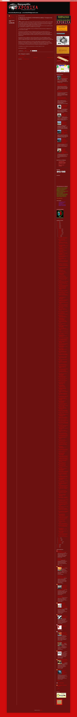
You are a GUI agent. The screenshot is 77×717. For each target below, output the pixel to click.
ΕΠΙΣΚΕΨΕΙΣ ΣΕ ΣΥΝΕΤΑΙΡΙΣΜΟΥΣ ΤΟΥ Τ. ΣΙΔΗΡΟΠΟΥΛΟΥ (62, 447)
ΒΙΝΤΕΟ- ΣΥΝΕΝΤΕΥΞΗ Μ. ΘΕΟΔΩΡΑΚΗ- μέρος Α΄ (62, 463)
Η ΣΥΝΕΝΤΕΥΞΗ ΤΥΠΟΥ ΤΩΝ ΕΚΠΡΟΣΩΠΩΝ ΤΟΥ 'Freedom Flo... (63, 243)
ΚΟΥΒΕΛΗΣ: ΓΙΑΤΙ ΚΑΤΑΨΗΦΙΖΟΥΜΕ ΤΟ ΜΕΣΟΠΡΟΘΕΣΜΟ (61, 319)
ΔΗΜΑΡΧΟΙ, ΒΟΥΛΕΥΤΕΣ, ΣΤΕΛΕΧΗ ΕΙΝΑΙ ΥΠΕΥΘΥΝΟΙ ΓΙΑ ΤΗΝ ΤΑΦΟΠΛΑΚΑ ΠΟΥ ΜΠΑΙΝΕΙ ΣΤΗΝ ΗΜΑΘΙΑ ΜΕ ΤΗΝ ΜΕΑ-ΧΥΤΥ (62, 141)
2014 (58, 224)
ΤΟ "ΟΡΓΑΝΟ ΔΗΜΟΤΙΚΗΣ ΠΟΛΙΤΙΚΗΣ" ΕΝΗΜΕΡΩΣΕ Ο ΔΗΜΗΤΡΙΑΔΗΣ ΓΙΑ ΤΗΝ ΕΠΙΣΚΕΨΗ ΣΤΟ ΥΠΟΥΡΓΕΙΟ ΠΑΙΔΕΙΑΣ (62, 151)
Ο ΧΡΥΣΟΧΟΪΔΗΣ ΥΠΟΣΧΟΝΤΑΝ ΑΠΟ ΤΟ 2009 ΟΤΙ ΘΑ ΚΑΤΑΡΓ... (63, 305)
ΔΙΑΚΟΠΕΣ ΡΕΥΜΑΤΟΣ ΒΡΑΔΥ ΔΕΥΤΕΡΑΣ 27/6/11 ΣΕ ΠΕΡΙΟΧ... (62, 438)
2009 (58, 545)
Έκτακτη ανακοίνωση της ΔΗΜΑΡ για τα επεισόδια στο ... (63, 311)
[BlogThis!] (33, 50)
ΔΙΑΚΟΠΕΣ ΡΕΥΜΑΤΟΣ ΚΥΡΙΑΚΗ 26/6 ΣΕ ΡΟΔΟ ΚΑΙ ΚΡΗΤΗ (63, 486)
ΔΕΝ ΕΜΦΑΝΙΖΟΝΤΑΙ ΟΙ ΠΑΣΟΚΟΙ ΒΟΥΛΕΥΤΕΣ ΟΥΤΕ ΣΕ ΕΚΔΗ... (63, 517)
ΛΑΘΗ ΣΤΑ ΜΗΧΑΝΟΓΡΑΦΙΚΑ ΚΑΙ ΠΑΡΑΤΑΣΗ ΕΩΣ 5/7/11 (63, 256)
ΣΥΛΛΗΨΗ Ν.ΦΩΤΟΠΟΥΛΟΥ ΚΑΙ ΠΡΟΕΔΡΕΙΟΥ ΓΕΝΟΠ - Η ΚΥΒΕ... (63, 504)
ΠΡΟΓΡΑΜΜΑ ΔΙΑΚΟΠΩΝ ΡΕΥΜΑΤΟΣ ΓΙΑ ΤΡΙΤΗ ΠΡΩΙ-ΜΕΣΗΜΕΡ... (62, 399)
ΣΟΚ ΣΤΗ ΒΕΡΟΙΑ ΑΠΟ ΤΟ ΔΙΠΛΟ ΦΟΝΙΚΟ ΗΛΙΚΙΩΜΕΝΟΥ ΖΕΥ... (63, 449)
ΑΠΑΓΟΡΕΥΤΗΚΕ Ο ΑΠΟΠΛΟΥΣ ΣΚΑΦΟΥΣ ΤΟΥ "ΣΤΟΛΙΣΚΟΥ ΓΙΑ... (62, 488)
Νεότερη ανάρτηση (21, 57)
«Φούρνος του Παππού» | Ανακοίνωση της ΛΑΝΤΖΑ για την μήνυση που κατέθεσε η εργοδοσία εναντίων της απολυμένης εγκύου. (62, 606)
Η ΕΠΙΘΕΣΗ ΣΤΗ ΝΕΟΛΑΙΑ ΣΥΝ (62, 263)
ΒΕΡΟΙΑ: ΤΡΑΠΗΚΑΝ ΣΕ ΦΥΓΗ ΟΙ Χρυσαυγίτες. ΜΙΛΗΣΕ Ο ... (63, 420)
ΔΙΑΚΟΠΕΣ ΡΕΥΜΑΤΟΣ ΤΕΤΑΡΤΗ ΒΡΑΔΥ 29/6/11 (63, 307)
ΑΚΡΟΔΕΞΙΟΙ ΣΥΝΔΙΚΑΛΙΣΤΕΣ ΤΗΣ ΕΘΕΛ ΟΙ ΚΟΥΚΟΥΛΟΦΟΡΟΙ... (62, 248)
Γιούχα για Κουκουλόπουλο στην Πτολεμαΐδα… (62, 467)
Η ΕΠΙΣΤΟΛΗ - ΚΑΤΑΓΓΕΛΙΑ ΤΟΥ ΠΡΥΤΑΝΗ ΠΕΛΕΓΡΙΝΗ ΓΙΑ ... (62, 238)
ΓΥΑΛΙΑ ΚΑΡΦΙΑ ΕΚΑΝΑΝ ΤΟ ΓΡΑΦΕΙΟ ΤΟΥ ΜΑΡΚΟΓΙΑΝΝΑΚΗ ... (62, 251)
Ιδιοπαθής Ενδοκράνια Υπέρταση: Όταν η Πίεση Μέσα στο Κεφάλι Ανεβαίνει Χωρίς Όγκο (62, 577)
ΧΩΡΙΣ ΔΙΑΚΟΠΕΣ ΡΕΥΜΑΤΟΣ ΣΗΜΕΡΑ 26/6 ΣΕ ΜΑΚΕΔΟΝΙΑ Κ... (63, 509)
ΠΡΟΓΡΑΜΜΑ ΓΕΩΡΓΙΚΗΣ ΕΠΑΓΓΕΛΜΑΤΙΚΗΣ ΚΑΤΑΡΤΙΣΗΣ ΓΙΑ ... (62, 402)
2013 (58, 225)
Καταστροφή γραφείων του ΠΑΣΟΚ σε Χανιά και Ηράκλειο (63, 293)
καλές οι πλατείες (60, 424)
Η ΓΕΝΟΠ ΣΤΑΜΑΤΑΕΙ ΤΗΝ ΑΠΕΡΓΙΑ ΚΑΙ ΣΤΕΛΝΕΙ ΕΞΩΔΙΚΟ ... (62, 288)
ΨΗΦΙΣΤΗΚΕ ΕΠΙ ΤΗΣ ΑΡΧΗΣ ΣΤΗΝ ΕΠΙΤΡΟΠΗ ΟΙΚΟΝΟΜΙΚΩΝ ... (62, 374)
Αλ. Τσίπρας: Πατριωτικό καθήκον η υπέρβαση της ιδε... (63, 412)
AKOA (59, 680)
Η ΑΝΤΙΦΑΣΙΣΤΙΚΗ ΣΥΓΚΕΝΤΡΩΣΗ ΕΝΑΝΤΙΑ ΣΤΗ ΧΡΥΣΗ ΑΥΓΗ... (63, 472)
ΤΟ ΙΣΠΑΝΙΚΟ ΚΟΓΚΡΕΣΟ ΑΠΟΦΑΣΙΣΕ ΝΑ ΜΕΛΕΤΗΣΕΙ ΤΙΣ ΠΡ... (62, 431)
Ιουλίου (59, 235)
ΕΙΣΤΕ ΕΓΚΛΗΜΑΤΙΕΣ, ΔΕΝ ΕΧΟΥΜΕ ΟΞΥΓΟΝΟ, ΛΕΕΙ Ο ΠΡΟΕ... (62, 321)
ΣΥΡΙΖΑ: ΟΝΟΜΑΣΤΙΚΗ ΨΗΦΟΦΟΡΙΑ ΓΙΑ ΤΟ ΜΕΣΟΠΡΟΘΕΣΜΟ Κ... (61, 515)
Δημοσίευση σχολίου (22, 55)
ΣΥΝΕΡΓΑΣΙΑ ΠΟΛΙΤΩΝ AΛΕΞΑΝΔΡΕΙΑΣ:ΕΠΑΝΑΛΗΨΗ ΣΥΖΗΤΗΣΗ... (63, 246)
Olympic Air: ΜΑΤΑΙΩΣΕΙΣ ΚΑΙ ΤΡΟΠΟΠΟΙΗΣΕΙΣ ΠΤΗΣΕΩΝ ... (63, 433)
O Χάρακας (59, 669)
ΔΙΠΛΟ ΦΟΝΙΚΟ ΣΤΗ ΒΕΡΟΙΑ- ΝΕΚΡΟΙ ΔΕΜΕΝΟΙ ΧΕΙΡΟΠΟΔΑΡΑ (62, 469)
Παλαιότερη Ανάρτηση (50, 57)
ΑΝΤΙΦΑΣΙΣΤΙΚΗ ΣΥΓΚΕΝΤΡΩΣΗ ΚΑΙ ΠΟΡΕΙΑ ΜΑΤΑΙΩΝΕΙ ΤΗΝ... (63, 476)
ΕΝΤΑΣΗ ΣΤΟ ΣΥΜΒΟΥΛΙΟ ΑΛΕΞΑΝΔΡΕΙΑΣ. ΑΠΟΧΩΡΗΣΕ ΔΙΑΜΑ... (63, 329)
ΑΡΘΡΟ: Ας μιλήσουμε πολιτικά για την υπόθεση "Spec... (63, 481)
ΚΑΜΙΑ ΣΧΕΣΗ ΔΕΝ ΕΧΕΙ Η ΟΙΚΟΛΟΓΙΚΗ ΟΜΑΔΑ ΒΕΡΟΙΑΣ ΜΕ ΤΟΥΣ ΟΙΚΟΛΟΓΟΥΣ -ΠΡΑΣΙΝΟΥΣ (62, 85)
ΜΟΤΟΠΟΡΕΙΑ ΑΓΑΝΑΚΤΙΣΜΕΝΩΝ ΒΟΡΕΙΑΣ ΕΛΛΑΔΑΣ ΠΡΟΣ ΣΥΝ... (63, 512)
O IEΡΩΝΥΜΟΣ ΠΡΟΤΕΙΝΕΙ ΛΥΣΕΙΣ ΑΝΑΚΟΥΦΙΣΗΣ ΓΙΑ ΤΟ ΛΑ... (63, 372)
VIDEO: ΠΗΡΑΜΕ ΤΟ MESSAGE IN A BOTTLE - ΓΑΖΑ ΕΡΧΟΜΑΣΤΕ (63, 422)
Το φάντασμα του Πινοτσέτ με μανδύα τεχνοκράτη (62, 451)
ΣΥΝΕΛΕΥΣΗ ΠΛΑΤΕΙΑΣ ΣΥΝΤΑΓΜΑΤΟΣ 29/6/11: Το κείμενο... (62, 240)
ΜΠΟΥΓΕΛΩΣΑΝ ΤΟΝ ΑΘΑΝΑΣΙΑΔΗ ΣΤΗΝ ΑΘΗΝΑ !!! (63, 313)
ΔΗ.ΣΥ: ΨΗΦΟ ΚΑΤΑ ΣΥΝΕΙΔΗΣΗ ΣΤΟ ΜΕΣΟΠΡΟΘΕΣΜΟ (63, 369)
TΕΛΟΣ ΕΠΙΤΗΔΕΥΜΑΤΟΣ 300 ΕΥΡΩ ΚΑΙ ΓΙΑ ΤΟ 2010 (62, 404)
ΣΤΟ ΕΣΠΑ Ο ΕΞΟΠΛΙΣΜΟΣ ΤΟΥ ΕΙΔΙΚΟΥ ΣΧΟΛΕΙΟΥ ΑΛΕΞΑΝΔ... (62, 342)
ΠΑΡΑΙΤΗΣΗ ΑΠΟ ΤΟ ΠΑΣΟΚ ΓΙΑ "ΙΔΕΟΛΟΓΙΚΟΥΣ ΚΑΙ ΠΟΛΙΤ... (62, 278)
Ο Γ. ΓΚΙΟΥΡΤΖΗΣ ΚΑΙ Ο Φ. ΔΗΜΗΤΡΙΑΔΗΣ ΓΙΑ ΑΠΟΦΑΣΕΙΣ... (62, 298)
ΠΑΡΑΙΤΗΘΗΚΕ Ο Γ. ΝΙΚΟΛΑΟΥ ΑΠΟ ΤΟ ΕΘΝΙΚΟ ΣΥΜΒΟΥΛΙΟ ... (63, 498)
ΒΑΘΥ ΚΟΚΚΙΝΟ (60, 566)
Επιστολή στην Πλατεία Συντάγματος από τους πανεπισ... (61, 521)
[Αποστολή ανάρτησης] (30, 50)
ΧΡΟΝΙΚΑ (59, 631)
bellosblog (59, 584)
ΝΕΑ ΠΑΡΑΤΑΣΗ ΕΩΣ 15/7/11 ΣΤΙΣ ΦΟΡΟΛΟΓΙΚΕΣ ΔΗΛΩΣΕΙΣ (63, 396)
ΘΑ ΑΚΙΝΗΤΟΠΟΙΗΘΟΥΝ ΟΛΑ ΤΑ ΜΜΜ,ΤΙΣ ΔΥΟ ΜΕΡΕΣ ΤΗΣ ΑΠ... (63, 435)
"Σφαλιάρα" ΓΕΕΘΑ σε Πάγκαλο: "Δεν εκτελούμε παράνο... (62, 381)
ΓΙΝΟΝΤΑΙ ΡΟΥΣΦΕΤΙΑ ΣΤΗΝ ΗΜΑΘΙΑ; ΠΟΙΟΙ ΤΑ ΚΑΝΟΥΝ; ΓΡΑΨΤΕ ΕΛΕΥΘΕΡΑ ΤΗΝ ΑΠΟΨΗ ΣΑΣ (62, 98)
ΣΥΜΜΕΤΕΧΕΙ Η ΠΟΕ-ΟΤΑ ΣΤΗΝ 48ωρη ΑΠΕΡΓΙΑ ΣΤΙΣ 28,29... (63, 502)
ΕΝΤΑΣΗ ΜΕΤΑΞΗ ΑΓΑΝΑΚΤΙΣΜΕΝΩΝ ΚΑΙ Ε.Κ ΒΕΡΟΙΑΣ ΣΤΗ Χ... (62, 349)
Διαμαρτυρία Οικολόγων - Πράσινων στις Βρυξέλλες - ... (62, 276)
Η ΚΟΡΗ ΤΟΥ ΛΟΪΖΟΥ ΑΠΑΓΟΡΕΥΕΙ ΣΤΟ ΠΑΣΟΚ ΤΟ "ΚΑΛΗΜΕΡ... (63, 428)
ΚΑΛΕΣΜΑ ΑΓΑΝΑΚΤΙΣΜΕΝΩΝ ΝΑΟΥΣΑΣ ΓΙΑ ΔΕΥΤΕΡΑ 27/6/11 (63, 524)
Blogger (41, 710)
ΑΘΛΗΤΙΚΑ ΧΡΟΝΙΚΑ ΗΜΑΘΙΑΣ (62, 659)
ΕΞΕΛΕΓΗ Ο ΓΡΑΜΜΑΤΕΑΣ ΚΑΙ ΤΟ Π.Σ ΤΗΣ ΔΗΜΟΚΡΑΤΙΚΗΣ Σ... (62, 526)
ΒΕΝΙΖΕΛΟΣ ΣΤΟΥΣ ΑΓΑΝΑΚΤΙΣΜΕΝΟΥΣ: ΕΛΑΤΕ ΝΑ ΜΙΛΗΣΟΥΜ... (62, 346)
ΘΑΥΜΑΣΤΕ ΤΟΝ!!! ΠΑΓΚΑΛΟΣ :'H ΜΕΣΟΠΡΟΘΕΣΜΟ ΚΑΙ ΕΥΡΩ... (63, 456)
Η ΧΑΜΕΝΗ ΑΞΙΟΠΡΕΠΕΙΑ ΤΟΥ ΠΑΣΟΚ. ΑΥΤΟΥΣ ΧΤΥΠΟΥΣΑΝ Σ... (63, 295)
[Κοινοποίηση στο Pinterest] (36, 50)
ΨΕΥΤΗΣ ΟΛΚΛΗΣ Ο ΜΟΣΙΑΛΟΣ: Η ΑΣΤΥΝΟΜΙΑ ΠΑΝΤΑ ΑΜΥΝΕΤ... (63, 268)
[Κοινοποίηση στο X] (34, 50)
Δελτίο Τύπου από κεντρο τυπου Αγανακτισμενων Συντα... (62, 379)
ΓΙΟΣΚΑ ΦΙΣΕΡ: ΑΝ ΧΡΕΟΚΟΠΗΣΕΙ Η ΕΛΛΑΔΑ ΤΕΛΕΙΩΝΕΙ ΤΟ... (62, 529)
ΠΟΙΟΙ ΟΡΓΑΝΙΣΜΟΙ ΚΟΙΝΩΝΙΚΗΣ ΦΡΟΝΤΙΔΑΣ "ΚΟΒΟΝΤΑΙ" (63, 286)
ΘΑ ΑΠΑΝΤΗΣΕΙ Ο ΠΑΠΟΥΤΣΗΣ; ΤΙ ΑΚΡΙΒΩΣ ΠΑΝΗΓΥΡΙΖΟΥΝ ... (63, 300)
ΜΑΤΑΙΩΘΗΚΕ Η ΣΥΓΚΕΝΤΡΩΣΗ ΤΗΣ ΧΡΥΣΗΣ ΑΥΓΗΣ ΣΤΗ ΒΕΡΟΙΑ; (63, 484)
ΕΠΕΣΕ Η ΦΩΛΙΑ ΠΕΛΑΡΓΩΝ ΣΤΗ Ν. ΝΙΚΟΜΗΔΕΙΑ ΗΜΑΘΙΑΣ (63, 339)
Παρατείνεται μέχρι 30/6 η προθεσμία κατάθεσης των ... (62, 440)
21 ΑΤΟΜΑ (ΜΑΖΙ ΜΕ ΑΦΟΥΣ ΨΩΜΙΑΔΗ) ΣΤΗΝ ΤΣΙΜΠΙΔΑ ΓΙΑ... (62, 444)
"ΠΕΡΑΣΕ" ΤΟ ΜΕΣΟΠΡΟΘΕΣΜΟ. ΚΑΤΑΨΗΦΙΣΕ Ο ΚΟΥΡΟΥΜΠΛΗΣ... (63, 326)
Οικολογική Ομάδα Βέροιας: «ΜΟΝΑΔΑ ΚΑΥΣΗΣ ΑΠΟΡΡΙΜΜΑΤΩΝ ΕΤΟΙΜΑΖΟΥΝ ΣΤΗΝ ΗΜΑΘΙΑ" (65, 132)
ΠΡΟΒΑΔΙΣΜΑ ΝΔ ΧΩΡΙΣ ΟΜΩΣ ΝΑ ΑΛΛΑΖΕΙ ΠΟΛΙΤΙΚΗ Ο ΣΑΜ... (62, 492)
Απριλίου (59, 539)
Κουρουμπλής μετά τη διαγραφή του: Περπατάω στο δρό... (62, 291)
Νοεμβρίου (59, 230)
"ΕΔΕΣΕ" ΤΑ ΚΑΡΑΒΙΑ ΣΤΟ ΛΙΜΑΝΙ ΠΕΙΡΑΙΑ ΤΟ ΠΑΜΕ (63, 406)
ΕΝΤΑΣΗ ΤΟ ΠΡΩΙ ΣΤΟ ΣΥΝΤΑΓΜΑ (63, 337)
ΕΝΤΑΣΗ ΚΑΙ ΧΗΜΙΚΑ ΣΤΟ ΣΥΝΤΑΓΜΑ (62, 324)
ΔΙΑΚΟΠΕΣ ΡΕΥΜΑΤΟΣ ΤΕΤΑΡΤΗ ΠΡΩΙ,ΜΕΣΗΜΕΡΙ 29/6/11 (63, 344)
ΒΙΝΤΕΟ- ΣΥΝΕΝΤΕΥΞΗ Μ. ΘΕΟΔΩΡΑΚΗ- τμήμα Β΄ (62, 465)
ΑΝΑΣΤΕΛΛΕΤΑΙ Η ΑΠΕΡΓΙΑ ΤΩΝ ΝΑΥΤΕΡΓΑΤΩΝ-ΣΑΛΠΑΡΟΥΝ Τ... (63, 261)
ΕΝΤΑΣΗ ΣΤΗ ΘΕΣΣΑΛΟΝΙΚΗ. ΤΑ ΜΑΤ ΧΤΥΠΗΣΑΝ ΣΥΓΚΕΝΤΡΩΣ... (63, 532)
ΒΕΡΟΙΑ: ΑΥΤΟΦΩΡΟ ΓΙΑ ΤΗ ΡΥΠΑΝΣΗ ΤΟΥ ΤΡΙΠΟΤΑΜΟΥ (63, 536)
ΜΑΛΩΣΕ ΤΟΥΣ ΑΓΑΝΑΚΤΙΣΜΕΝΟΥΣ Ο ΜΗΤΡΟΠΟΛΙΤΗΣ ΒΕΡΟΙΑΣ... (62, 316)
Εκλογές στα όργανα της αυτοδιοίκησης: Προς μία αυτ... (63, 442)
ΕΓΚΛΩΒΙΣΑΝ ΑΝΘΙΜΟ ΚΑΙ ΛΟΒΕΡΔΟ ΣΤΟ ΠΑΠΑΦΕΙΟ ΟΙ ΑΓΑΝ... (63, 391)
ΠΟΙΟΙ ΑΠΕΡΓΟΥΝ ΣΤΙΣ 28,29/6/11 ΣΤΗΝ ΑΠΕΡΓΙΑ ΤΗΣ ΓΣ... (63, 500)
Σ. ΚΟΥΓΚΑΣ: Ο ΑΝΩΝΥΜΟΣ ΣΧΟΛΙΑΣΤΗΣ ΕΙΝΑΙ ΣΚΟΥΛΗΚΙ (64, 114)
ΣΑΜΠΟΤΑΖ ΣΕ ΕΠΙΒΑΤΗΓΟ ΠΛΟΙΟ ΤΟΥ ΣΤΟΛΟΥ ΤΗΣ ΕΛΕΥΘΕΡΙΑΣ (62, 408)
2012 (58, 226)
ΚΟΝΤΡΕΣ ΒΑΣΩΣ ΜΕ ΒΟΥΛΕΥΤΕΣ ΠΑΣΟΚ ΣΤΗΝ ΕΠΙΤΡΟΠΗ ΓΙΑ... (62, 336)
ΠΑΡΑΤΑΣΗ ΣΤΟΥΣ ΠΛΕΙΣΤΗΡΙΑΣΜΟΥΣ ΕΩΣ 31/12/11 (62, 259)
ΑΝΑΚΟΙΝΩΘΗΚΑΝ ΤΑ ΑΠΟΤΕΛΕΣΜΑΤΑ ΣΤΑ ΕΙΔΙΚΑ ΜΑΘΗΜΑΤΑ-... (62, 479)
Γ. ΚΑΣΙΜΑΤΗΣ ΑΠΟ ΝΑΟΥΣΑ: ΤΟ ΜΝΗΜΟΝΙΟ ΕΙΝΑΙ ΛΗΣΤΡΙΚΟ (63, 458)
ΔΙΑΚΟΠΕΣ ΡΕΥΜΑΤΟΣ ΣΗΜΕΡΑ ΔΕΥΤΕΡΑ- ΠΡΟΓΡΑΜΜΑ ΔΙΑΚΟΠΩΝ (62, 461)
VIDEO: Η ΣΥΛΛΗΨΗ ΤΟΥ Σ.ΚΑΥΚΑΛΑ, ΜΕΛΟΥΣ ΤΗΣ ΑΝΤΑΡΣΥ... (62, 309)
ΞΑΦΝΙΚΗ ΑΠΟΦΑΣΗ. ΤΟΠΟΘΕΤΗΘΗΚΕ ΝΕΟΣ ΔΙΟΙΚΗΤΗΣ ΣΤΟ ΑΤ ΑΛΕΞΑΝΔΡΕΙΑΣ (65, 107)
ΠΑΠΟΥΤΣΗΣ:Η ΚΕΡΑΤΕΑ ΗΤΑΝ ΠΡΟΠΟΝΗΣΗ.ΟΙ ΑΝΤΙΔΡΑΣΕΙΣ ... (63, 265)
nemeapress (59, 614)
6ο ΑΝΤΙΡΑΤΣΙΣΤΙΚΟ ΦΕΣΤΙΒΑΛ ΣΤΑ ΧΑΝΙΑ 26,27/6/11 (62, 519)
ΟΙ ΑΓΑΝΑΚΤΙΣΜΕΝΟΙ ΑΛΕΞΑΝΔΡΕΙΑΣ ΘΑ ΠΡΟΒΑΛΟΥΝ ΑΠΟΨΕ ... (62, 386)
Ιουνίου (59, 236)
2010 (58, 544)
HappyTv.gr (59, 558)
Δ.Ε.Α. (59, 688)
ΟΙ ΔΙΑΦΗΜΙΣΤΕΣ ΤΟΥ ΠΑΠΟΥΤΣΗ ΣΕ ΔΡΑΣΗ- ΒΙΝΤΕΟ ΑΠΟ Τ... (63, 282)
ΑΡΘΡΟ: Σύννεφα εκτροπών (62, 490)
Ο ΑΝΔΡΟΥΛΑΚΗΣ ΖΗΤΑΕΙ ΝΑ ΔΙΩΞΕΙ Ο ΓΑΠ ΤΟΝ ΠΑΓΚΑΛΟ (63, 417)
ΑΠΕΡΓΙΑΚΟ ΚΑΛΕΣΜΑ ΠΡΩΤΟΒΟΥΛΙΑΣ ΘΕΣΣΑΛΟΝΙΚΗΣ (61, 454)
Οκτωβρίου (60, 231)
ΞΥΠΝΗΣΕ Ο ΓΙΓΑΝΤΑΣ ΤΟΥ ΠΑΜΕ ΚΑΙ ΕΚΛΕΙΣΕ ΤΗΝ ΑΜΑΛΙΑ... (62, 367)
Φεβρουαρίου (60, 541)
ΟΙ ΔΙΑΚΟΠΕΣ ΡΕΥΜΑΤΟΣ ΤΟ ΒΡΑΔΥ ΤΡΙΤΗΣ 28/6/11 (62, 377)
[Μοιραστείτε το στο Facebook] (35, 50)
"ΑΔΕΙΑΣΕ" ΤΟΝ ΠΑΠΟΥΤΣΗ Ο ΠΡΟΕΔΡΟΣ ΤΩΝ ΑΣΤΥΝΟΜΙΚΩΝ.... (62, 274)
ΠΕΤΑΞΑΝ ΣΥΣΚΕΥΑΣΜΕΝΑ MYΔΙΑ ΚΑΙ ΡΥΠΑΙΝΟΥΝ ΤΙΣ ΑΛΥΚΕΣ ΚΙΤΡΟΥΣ (64, 123)
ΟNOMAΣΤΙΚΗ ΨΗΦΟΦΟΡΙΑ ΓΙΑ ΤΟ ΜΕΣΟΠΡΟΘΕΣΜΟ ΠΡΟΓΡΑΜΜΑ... (62, 415)
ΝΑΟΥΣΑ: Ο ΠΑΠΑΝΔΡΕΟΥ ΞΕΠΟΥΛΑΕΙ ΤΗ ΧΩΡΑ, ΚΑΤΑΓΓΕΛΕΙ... (62, 495)
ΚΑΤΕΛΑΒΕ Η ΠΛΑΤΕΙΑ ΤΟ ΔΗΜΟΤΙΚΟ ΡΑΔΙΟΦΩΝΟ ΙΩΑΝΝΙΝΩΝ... (62, 389)
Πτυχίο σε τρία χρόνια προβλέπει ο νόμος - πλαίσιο (63, 333)
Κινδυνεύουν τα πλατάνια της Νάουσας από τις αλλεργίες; (65, 77)
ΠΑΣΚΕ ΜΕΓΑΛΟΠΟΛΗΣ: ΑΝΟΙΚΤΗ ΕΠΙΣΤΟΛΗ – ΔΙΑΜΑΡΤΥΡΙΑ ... (62, 383)
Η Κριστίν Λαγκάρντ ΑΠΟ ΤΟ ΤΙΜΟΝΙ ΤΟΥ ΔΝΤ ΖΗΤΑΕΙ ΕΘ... (63, 364)
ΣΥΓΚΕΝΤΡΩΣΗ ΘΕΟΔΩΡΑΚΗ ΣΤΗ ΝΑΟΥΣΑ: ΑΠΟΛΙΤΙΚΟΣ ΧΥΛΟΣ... (62, 474)
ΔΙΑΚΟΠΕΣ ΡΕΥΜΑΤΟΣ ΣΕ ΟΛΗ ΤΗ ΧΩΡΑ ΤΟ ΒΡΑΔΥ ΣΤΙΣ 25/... (63, 534)
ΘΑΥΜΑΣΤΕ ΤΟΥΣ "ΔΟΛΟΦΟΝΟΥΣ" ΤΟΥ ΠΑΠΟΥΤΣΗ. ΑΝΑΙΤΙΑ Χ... (62, 271)
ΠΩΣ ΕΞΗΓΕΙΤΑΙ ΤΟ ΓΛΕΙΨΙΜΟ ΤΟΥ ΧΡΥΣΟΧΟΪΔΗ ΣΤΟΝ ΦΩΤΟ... (62, 357)
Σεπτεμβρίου (60, 232)
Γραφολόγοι (59, 641)
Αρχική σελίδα (35, 57)
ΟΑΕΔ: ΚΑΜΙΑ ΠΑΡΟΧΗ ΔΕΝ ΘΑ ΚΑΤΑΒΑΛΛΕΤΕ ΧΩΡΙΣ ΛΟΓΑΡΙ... (63, 410)
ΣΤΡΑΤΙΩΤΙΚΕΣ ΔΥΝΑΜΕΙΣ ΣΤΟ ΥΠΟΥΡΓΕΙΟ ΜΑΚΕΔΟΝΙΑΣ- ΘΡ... (62, 394)
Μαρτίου (59, 540)
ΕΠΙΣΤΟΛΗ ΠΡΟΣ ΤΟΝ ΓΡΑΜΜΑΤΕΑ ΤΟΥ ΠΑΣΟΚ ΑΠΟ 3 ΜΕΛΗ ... (63, 303)
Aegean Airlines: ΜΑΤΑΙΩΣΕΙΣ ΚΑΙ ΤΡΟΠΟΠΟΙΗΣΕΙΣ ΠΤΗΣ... (63, 426)
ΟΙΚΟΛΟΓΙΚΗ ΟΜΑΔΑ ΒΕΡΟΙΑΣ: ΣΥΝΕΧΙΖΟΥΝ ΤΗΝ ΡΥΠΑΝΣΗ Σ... (63, 355)
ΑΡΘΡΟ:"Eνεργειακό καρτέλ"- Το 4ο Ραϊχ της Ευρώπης (63, 507)
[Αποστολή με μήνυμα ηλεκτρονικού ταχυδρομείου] (32, 50)
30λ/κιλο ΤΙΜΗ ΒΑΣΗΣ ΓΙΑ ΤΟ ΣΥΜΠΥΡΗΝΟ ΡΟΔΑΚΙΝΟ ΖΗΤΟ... (62, 352)
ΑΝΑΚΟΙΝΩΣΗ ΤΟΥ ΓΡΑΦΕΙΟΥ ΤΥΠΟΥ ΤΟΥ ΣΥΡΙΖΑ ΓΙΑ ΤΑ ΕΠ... (62, 362)
